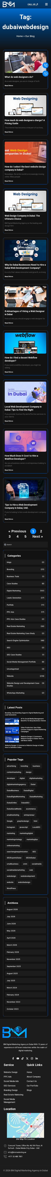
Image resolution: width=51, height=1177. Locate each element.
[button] (46, 4)
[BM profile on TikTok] (23, 1058)
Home (19, 36)
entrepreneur (29, 815)
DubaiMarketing (36, 796)
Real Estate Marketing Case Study (21, 633)
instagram (11, 827)
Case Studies (12, 583)
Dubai (33, 784)
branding (24, 766)
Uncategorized (13, 669)
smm (25, 864)
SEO (8, 647)
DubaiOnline (12, 803)
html (35, 821)
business (36, 766)
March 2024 (12, 988)
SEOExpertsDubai (14, 858)
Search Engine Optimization (18, 640)
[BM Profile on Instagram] (32, 1058)
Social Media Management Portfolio (21, 662)
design (28, 772)
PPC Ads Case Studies (16, 619)
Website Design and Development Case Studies (23, 684)
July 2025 (11, 980)
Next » (37, 536)
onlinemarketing (13, 845)
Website (10, 676)
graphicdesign (23, 821)
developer (11, 778)
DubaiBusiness (13, 790)
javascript (24, 827)
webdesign (11, 876)
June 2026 (11, 924)
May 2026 (11, 931)
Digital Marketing (14, 591)
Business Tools (13, 576)
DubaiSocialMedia (14, 809)
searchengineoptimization (17, 852)
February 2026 (13, 952)
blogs (9, 562)
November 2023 (13, 1002)
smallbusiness (12, 864)
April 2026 (11, 938)
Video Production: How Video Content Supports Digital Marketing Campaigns (33, 729)
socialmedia (36, 864)
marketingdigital (26, 833)
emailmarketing (13, 815)
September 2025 (14, 966)
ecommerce (31, 809)
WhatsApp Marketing (15, 693)
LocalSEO (36, 827)
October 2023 (12, 1009)
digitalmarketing (35, 778)
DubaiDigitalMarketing (16, 796)
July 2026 (11, 916)
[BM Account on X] (28, 1058)
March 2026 (12, 945)
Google (10, 821)
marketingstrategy (14, 839)
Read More (9, 85)
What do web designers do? (19, 77)
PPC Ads (10, 612)
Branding (10, 569)
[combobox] (25, 545)
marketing (11, 833)
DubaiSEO (25, 803)
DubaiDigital (28, 790)
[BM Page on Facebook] (14, 1058)
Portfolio (10, 605)
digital (22, 778)
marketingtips (32, 839)
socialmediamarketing (16, 870)
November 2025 (13, 959)
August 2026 (12, 909)
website (10, 882)
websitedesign (24, 882)
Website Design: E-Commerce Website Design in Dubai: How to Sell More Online (32, 738)
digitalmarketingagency (16, 784)
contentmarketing (14, 772)
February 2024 (13, 995)
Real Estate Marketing (16, 626)
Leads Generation (14, 598)
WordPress (11, 888)
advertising (11, 766)
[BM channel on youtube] (18, 1058)
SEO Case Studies (14, 655)
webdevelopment (28, 876)
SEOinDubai (31, 858)
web (31, 870)
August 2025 (12, 973)
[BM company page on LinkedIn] (37, 1058)
